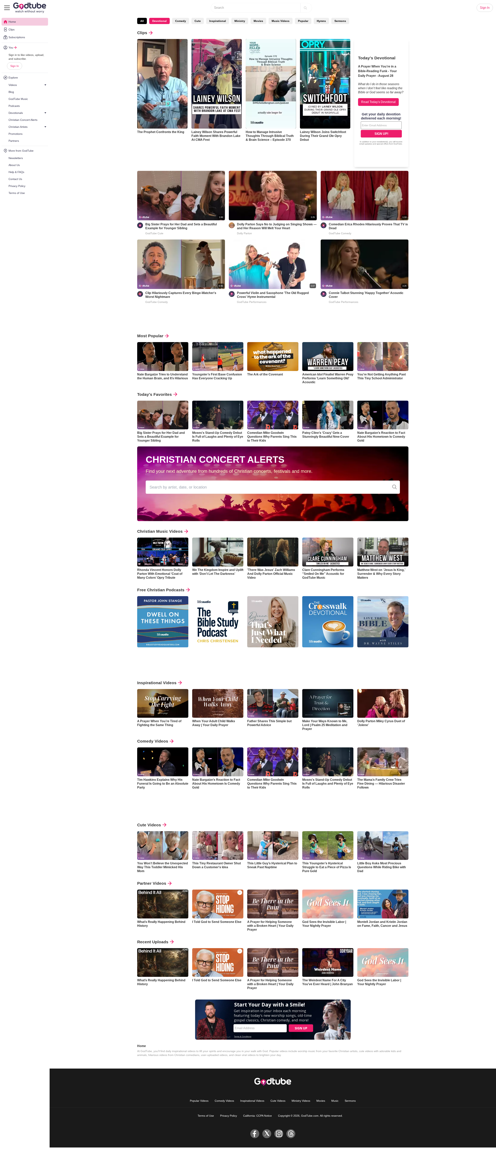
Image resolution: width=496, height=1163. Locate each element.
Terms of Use (206, 1115)
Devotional (159, 20)
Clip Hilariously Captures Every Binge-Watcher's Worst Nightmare (180, 294)
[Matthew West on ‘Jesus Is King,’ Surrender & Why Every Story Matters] (382, 552)
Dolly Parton (244, 233)
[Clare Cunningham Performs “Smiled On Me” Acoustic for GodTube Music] (327, 552)
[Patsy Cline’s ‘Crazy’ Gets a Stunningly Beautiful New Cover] (327, 415)
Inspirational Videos (157, 683)
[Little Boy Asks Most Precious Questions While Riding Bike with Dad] (382, 845)
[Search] (305, 7)
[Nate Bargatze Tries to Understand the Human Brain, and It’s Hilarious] (162, 356)
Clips (142, 32)
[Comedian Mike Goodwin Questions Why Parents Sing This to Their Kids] (272, 415)
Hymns (321, 20)
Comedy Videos (152, 741)
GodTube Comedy (340, 233)
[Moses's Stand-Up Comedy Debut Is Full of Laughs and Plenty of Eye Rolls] (217, 415)
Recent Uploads (152, 942)
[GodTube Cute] (140, 225)
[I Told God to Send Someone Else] (217, 904)
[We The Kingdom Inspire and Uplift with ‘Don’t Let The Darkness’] (217, 552)
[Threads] (290, 1133)
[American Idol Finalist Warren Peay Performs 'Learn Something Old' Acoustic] (327, 356)
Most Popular (150, 336)
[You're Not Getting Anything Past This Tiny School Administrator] (382, 356)
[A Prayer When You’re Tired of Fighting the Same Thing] (162, 703)
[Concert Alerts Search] (394, 487)
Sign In (14, 65)
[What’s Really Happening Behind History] (162, 904)
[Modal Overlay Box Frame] (381, 129)
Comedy (180, 20)
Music (334, 1100)
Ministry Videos (301, 1100)
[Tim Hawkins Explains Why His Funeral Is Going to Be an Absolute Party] (162, 761)
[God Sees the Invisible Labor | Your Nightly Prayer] (327, 904)
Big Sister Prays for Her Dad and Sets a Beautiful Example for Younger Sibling (181, 226)
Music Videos (280, 20)
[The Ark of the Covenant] (272, 356)
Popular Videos (199, 1100)
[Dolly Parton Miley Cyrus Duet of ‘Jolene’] (382, 703)
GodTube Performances (251, 302)
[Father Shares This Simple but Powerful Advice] (272, 703)
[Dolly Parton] (232, 225)
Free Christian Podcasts (160, 590)
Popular (303, 20)
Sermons (340, 20)
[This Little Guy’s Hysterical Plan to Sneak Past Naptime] (272, 845)
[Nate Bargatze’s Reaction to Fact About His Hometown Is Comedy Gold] (382, 415)
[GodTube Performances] (232, 294)
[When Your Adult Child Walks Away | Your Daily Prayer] (217, 703)
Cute (198, 20)
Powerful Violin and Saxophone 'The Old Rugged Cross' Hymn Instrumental (273, 294)
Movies (258, 20)
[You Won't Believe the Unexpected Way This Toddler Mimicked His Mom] (162, 845)
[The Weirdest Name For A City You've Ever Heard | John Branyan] (327, 962)
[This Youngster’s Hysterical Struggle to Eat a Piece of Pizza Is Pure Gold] (327, 845)
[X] (266, 1133)
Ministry (239, 20)
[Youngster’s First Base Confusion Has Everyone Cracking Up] (217, 356)
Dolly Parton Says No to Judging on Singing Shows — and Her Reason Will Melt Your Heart (277, 226)
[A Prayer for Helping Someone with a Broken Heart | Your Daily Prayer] (272, 904)
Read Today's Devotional (378, 102)
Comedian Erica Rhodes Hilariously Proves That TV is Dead (368, 226)
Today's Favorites (154, 394)
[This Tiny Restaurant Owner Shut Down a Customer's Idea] (217, 845)
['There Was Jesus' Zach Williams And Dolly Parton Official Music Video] (272, 552)
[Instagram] (278, 1133)
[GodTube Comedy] (323, 225)
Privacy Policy (228, 1115)
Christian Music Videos (160, 531)
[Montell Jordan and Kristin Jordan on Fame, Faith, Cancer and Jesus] (382, 904)
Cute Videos (149, 825)
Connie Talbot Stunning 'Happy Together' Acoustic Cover (366, 294)
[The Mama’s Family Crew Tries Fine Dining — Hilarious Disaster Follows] (382, 761)
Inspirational (217, 20)
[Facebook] (254, 1133)
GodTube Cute (154, 233)
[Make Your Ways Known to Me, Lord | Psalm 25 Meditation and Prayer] (327, 703)
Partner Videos (151, 883)
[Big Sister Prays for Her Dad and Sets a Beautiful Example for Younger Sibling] (162, 415)
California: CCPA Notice (257, 1115)
